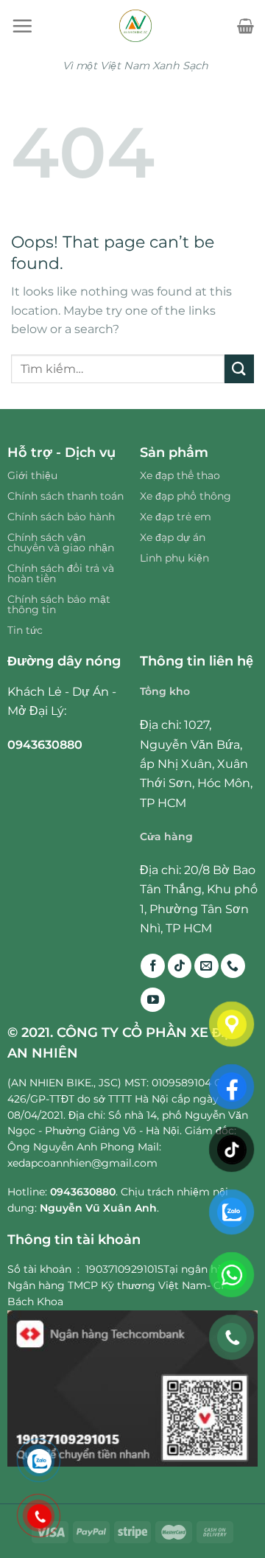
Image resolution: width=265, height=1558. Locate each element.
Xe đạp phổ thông (185, 496)
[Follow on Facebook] (153, 966)
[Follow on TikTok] (180, 966)
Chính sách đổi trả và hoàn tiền (60, 573)
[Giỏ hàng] (245, 26)
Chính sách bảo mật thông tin (58, 604)
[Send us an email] (206, 966)
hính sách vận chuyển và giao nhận (60, 542)
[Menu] (22, 25)
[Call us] (233, 966)
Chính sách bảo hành (61, 516)
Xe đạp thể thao (180, 475)
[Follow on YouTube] (153, 1000)
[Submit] (239, 368)
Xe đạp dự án (172, 537)
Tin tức (25, 630)
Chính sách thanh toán (65, 496)
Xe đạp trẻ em (175, 516)
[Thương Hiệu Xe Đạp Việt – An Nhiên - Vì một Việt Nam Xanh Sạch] (135, 26)
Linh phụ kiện (174, 558)
